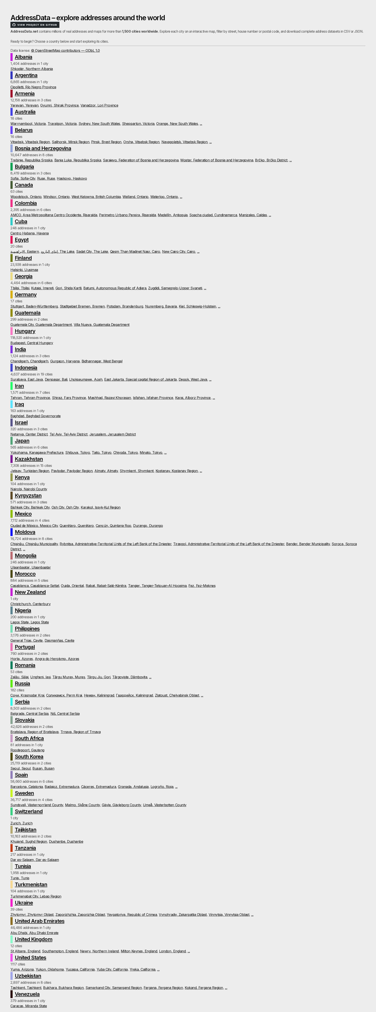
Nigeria (23, 610)
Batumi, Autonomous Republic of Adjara (114, 288)
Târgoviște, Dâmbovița (129, 677)
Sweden (24, 793)
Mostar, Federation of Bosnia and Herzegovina (216, 160)
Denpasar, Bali (56, 379)
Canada (24, 185)
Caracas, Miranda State (28, 1006)
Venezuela (27, 994)
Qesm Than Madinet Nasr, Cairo (135, 251)
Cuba (21, 221)
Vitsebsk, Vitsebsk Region (30, 142)
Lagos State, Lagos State (29, 622)
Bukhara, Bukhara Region (63, 987)
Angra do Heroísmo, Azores (57, 659)
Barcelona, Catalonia (26, 786)
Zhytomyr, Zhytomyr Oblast (32, 914)
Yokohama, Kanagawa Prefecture (36, 452)
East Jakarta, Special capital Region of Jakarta (140, 379)
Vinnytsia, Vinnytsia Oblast (229, 914)
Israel (21, 422)
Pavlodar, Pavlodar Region (71, 471)
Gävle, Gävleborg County (121, 805)
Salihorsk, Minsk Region (70, 142)
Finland (23, 258)
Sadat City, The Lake (92, 251)
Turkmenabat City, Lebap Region (35, 896)
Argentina (26, 75)
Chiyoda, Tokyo (125, 452)
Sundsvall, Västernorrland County (36, 805)
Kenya (22, 477)
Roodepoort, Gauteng (27, 750)
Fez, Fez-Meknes (201, 585)
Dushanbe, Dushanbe (66, 841)
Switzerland (29, 811)
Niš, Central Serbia (65, 713)
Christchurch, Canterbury (30, 604)
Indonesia (26, 367)
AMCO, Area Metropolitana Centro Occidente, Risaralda (53, 215)
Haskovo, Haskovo (72, 178)
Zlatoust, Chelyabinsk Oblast (177, 695)
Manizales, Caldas (253, 215)
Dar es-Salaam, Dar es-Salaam (34, 860)
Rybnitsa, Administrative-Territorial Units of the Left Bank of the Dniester (115, 544)
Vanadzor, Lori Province (99, 105)
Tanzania (25, 848)
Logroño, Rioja (162, 786)
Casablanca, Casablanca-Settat (34, 585)
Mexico (23, 514)
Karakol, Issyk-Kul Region (101, 507)
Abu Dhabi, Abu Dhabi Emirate (34, 933)
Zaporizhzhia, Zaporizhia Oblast (80, 914)
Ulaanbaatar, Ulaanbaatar (30, 567)
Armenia (25, 93)
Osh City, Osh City (65, 507)
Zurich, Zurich (21, 823)
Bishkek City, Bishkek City (30, 507)
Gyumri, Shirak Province (59, 105)
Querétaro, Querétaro (77, 525)
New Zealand (30, 592)
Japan (22, 440)
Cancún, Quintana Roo (113, 525)
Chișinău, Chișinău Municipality (34, 544)
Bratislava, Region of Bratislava (34, 732)
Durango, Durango (148, 525)
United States (30, 957)
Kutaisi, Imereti (42, 288)
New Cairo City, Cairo (178, 251)
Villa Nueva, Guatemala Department (101, 324)
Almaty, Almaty (106, 471)
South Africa (29, 738)
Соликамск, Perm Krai (64, 695)
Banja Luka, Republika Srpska (77, 160)
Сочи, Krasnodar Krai (27, 695)
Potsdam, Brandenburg (125, 306)
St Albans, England (25, 951)
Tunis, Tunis (19, 878)
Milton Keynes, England (139, 951)
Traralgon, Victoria (62, 123)
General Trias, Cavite (26, 640)
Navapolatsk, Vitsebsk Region (184, 142)
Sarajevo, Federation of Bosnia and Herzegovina (140, 160)
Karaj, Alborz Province (193, 397)
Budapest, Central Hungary (31, 343)
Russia (22, 683)
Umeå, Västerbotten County (164, 805)
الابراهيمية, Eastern (24, 251)
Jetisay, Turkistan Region (29, 471)
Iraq (19, 404)
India (20, 349)
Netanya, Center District (28, 434)
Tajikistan (25, 829)
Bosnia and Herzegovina (43, 148)
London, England (172, 951)
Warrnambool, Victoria (28, 123)
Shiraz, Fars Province (69, 397)
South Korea (29, 756)
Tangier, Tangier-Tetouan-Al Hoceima (157, 585)
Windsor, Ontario (56, 196)
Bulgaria (24, 166)
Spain (21, 775)
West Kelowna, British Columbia (96, 196)
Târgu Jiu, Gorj (99, 677)
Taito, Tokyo (101, 452)
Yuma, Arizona (22, 969)
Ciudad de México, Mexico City (34, 525)
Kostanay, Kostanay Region (177, 471)
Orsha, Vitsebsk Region (141, 142)
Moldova (25, 532)
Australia (25, 112)
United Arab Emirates (39, 921)
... (201, 123)
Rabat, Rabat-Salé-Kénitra (106, 585)
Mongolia (25, 555)
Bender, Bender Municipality (308, 544)
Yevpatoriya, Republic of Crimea (132, 914)
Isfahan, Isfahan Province (153, 397)
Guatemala (27, 313)
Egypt (22, 239)
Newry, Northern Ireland (99, 951)
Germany (26, 294)
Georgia (23, 276)
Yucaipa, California (80, 969)
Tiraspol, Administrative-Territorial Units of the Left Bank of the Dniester (228, 544)
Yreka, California (142, 969)
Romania (25, 665)
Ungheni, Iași (40, 677)
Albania (23, 57)
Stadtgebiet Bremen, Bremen (82, 306)
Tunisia (23, 866)
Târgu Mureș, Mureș (68, 677)
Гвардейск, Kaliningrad (134, 695)
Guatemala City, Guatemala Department (41, 324)
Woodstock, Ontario (25, 196)
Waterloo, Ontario (164, 196)
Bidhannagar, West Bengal (102, 361)
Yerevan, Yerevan (24, 105)
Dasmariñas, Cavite (59, 640)
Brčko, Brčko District (271, 160)
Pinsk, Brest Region (106, 142)
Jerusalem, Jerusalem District (112, 434)
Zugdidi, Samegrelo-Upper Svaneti (175, 288)
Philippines (27, 628)
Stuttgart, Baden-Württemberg (34, 306)
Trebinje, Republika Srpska (31, 160)
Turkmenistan (31, 884)
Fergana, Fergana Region (163, 987)
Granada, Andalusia (133, 786)
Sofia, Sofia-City (22, 178)
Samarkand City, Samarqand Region (114, 987)
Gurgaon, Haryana (65, 361)
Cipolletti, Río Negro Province (33, 87)
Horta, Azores (21, 659)
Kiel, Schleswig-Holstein (197, 306)
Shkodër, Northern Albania (31, 69)
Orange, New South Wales (177, 123)
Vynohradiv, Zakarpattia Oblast (183, 914)
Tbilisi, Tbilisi (19, 288)
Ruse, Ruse (46, 178)
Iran (19, 386)
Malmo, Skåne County (82, 805)
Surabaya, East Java (26, 379)
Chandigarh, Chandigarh (29, 361)
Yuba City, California (112, 969)
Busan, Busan (43, 768)
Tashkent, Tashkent (25, 987)
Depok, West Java (193, 379)
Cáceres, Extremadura (98, 786)
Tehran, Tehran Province (30, 397)
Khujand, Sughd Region (28, 841)
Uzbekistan (28, 976)
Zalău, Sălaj (19, 677)
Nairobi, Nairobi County (28, 489)
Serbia (22, 702)
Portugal (25, 647)
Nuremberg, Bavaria (161, 306)
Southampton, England (60, 951)
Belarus (24, 130)
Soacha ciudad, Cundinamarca (213, 215)
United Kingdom (33, 939)
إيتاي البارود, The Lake (57, 251)
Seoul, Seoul (20, 768)
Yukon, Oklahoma (50, 969)
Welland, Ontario (135, 196)
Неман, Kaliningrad (99, 695)
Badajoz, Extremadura (62, 786)
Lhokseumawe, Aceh (85, 379)
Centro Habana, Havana (29, 233)
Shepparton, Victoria (138, 123)
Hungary (25, 331)
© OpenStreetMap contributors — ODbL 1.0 (65, 50)
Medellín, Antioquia (172, 215)
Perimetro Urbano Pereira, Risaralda (127, 215)
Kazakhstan (29, 459)
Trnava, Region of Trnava (80, 732)
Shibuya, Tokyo (77, 452)
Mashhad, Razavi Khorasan (109, 397)
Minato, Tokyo (151, 452)
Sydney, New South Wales (99, 123)
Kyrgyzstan (28, 495)
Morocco (25, 574)
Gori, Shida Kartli (68, 288)
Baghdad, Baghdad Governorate (35, 416)
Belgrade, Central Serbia (29, 713)
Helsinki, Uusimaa (24, 270)
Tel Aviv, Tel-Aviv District (68, 434)
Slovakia (24, 720)
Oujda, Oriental (72, 585)
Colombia (26, 203)
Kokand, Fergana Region (204, 987)
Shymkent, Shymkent (136, 471)
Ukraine (24, 903)
